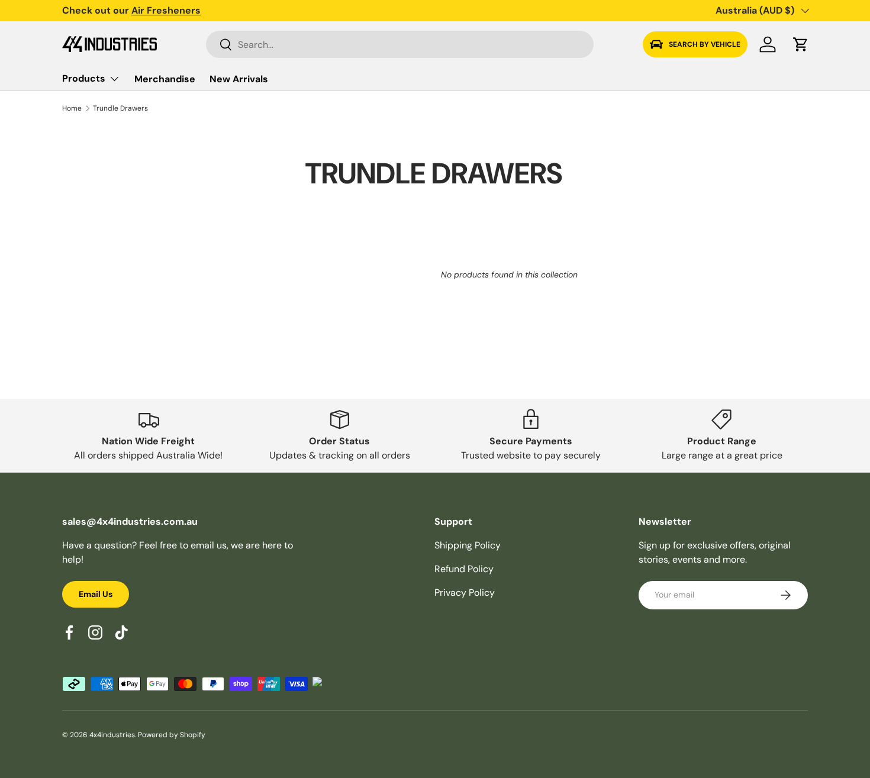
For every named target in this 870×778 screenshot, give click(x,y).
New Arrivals (239, 79)
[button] (801, 44)
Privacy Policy (464, 592)
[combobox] (399, 44)
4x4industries (112, 735)
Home (72, 108)
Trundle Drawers (120, 108)
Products (83, 78)
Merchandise (164, 79)
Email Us (95, 594)
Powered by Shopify (171, 735)
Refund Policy (464, 569)
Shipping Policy (467, 545)
